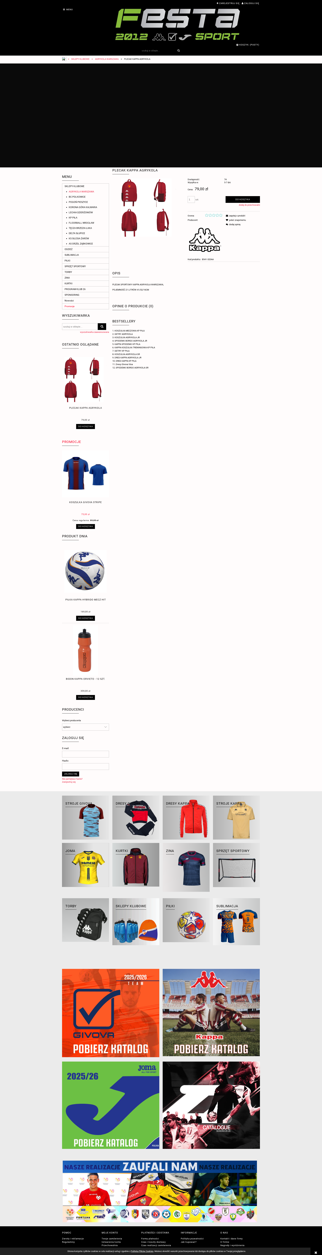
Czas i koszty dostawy (153, 1242)
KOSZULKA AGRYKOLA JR (127, 337)
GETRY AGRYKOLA (124, 334)
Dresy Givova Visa (124, 364)
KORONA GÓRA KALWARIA (83, 207)
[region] (161, 115)
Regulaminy (68, 1242)
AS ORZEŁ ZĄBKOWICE (81, 243)
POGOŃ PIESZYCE (78, 202)
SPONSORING (72, 295)
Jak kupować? (189, 1242)
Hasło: (65, 760)
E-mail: (65, 748)
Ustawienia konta (111, 1242)
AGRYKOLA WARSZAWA (81, 191)
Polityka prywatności (192, 1238)
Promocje (69, 306)
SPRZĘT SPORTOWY (75, 266)
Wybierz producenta (71, 720)
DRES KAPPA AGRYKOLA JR (128, 357)
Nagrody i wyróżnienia (232, 1245)
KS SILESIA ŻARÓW (79, 238)
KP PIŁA (73, 217)
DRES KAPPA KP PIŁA (126, 361)
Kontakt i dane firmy (231, 1238)
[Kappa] (205, 239)
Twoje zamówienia (112, 1238)
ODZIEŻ (68, 249)
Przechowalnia (110, 1245)
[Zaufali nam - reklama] (161, 1191)
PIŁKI (67, 260)
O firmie (224, 1242)
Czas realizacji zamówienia (156, 1245)
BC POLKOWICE (77, 196)
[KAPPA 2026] (211, 1012)
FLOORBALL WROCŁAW (81, 222)
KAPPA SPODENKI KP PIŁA (127, 344)
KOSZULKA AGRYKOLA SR (127, 354)
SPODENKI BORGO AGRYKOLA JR (131, 341)
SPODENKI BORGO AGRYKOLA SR (132, 367)
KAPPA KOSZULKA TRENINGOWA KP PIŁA (135, 347)
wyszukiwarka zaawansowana (94, 332)
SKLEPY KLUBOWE (74, 186)
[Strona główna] (178, 24)
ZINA (67, 277)
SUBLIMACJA (72, 255)
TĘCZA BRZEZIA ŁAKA (80, 228)
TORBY (68, 272)
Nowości (69, 300)
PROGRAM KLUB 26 (75, 289)
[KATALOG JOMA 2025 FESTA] (110, 1105)
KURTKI (68, 283)
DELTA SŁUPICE (77, 233)
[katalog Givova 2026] (110, 1013)
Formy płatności (150, 1238)
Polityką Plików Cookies (142, 1251)
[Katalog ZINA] (211, 1105)
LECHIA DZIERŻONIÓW (81, 212)
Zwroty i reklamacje (73, 1238)
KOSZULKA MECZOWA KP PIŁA (130, 330)
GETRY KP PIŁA (122, 351)
